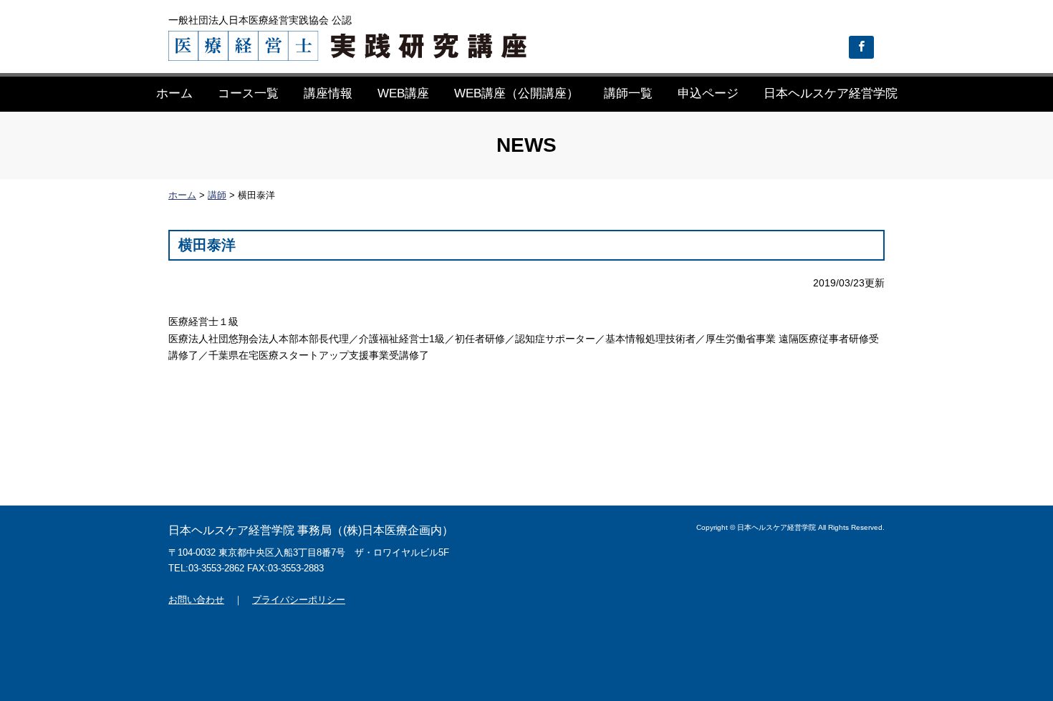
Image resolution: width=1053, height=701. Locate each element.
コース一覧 (248, 93)
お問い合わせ (196, 599)
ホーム (174, 93)
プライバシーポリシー (298, 599)
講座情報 (328, 93)
